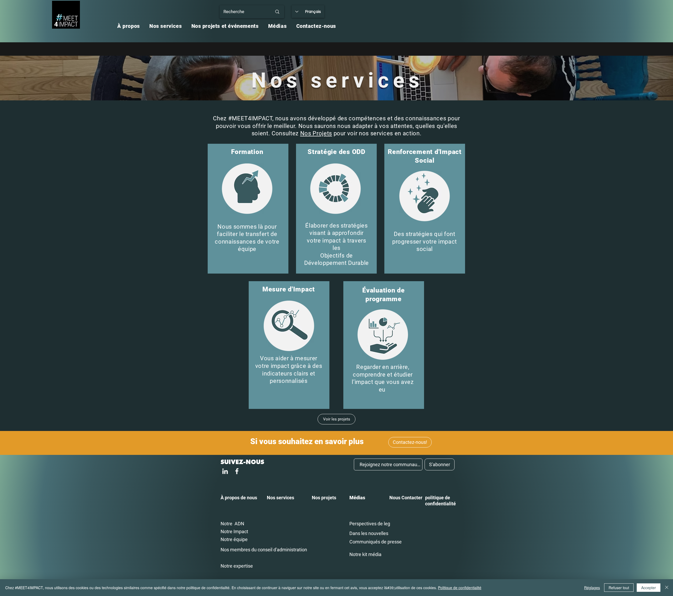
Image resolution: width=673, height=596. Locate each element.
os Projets (318, 133)
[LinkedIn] (225, 471)
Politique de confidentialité (459, 587)
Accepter (648, 587)
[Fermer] (667, 587)
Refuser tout (619, 587)
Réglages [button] (592, 587)
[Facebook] (237, 471)
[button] (129, 26)
